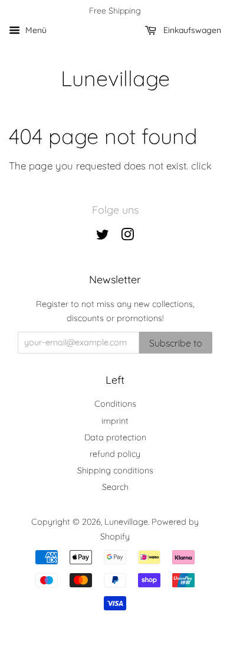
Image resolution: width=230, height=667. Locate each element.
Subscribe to (175, 343)
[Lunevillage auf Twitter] (102, 236)
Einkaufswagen (191, 30)
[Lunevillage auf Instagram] (127, 236)
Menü (35, 30)
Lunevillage (115, 78)
